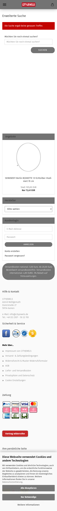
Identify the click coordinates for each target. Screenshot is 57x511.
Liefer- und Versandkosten (18, 370)
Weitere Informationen (28, 505)
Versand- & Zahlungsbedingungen (21, 356)
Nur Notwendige (28, 497)
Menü (4, 4)
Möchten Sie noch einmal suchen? (21, 36)
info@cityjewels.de (19, 314)
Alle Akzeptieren (28, 488)
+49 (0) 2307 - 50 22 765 (18, 317)
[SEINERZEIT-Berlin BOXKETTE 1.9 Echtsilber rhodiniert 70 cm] (28, 157)
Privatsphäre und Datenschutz (20, 375)
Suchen (42, 50)
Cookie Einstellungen (15, 380)
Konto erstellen (12, 251)
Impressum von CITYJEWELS (18, 351)
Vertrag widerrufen (15, 433)
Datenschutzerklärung (12, 482)
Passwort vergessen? (15, 256)
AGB (7, 365)
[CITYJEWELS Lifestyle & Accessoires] (28, 4)
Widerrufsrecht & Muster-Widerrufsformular (26, 361)
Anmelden (29, 244)
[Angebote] (51, 136)
